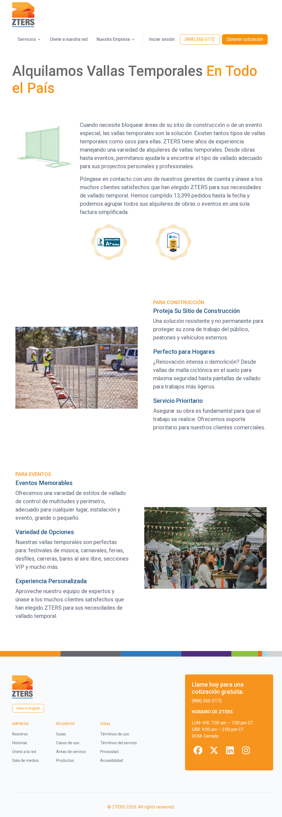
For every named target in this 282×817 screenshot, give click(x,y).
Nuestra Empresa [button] (113, 39)
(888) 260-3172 (200, 39)
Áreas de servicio (71, 751)
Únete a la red (24, 751)
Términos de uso (114, 734)
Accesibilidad (111, 760)
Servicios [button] (27, 39)
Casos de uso (67, 743)
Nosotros (20, 734)
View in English (28, 708)
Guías (61, 734)
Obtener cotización (245, 39)
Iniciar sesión (162, 39)
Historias (19, 743)
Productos (65, 760)
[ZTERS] (23, 14)
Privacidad (109, 751)
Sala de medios (25, 760)
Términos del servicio (118, 743)
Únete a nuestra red (69, 39)
